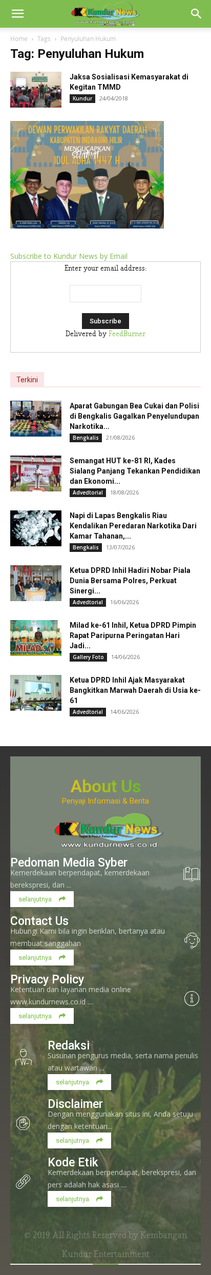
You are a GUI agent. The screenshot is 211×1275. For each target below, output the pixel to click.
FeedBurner (127, 334)
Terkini (27, 380)
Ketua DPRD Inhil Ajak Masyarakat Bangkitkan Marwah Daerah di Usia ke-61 (135, 690)
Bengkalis (86, 437)
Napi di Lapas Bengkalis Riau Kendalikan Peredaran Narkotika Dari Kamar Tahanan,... (133, 525)
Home (19, 38)
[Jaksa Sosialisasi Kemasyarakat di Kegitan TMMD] (35, 90)
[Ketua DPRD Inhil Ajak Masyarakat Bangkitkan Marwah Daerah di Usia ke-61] (35, 693)
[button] (17, 14)
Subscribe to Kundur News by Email (69, 256)
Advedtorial (88, 492)
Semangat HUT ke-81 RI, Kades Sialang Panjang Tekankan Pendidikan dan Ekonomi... (135, 471)
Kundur (82, 98)
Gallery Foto (88, 657)
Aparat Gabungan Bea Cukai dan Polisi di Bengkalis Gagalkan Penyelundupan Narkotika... (134, 416)
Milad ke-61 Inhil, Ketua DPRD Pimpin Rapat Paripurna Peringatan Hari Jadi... (133, 635)
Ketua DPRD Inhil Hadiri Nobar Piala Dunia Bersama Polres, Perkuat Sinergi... (130, 580)
